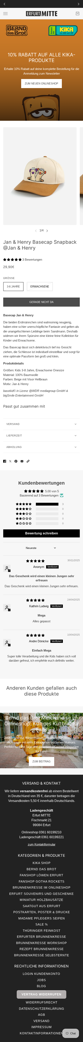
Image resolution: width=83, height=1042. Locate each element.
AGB (41, 1014)
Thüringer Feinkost (41, 930)
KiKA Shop (42, 863)
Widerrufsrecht (41, 1002)
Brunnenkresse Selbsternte (41, 955)
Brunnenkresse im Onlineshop (42, 887)
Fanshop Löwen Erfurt (41, 875)
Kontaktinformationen (41, 1033)
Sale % (41, 924)
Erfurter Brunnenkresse (41, 936)
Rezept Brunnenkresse (42, 949)
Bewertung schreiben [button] (41, 533)
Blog (41, 986)
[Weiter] (78, 4)
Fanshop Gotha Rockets (41, 881)
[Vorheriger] (4, 4)
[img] (35, 561)
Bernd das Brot (41, 869)
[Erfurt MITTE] (41, 13)
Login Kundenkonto (41, 973)
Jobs (41, 980)
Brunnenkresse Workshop (41, 943)
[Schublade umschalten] (5, 13)
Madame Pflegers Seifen (41, 918)
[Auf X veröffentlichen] (10, 461)
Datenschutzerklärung (41, 1008)
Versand (41, 1021)
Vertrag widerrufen (41, 994)
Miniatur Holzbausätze (41, 899)
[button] (12, 259)
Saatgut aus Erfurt (41, 906)
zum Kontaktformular (41, 844)
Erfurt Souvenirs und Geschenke (41, 893)
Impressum (41, 1027)
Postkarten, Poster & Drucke (41, 912)
